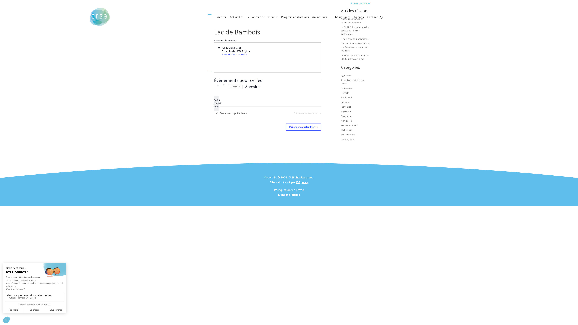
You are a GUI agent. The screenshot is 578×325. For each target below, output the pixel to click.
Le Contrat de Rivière (261, 17)
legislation (346, 111)
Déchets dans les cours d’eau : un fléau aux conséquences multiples (355, 47)
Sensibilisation (348, 134)
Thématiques (342, 17)
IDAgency (302, 182)
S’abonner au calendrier (302, 126)
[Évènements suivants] (224, 85)
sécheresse (346, 129)
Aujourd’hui (235, 86)
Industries (345, 102)
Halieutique (346, 97)
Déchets (345, 92)
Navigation (346, 116)
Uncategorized (348, 139)
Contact (372, 17)
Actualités (237, 17)
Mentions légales (289, 194)
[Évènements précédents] (218, 85)
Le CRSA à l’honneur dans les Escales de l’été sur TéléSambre (355, 31)
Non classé (346, 120)
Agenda (359, 17)
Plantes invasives (349, 125)
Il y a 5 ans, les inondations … (355, 38)
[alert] (216, 103)
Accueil (222, 17)
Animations (319, 17)
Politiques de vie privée (289, 190)
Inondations (347, 106)
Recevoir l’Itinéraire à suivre (235, 54)
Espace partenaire (360, 3)
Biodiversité (346, 88)
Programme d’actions (295, 17)
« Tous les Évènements (225, 40)
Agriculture (346, 75)
